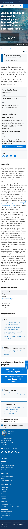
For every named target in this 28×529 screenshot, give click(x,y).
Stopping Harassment (6, 511)
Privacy (23, 522)
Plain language (4, 526)
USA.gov (13, 524)
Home (2, 49)
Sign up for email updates (11, 448)
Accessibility (19, 524)
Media (2, 493)
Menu (25, 6)
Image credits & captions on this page (13, 426)
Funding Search (9, 49)
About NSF (3, 461)
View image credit (23, 44)
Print (25, 51)
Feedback (26, 366)
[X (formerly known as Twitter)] (5, 452)
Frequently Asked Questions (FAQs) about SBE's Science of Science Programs (14, 352)
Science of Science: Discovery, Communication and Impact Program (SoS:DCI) (13, 203)
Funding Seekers (5, 487)
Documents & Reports (6, 504)
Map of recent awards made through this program (14, 379)
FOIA (2, 524)
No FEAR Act (7, 524)
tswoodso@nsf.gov (7, 299)
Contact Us (4, 470)
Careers (3, 463)
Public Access (4, 509)
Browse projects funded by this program (14, 370)
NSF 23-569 (9, 37)
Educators (3, 496)
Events (2, 478)
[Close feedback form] (26, 362)
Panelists (3, 498)
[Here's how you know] (14, 2)
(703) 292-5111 (5, 444)
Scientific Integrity (5, 515)
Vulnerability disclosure (6, 522)
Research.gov (4, 517)
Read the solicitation (14, 147)
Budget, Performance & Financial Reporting (12, 506)
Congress (3, 491)
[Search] (20, 6)
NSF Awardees (4, 489)
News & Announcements (7, 476)
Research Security (5, 513)
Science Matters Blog (6, 480)
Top (25, 413)
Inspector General (16, 522)
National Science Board (7, 467)
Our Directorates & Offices (7, 465)
